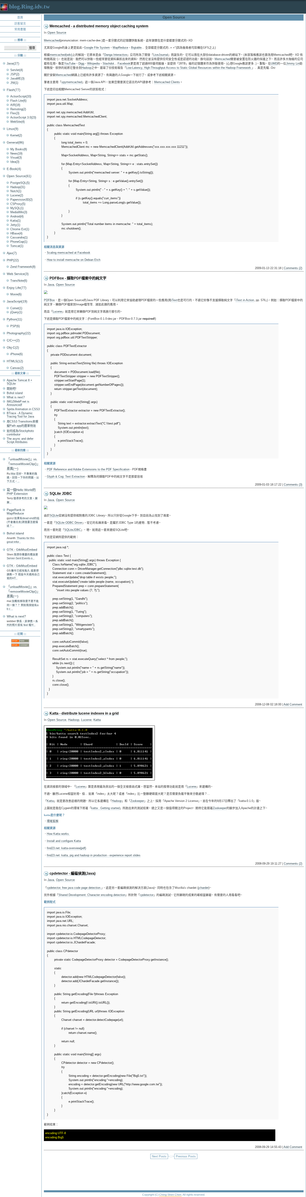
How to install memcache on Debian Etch (73, 259)
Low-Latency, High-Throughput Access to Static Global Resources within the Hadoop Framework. (189, 67)
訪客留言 (20, 23)
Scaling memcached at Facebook (68, 252)
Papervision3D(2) (21, 199)
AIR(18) (15, 105)
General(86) (15, 142)
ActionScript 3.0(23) (23, 117)
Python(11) (14, 319)
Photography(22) (19, 333)
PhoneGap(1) (18, 241)
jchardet (203, 887)
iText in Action (245, 300)
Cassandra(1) (19, 237)
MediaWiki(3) (18, 212)
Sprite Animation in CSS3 (23, 409)
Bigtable (136, 47)
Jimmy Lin (293, 63)
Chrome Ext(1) (19, 229)
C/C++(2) (13, 340)
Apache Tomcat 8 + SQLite (19, 382)
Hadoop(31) (17, 187)
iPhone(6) (16, 354)
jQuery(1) (16, 312)
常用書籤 (20, 29)
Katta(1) (15, 220)
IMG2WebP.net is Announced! (18, 403)
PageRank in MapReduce (16, 511)
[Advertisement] (173, 1173)
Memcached (52, 40)
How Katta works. (58, 833)
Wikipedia (93, 63)
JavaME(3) (17, 78)
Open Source (56, 32)
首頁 (20, 17)
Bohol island (15, 393)
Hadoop (86, 67)
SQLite (54, 515)
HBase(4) (16, 233)
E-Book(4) (14, 169)
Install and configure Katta (64, 841)
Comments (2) (293, 268)
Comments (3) (293, 484)
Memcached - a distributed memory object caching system (99, 26)
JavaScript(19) (17, 301)
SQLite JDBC (61, 493)
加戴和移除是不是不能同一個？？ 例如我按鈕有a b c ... (23, 605)
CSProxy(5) (17, 204)
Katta (97, 720)
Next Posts (159, 1156)
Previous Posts (186, 1156)
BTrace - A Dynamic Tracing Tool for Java (20, 414)
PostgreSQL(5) (20, 182)
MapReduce (120, 47)
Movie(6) (16, 294)
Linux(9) (12, 129)
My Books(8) (18, 149)
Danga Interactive (115, 54)
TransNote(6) (18, 280)
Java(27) (13, 63)
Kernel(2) (16, 135)
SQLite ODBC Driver (69, 522)
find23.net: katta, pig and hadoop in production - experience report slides (93, 855)
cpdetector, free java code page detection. (74, 887)
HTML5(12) (15, 361)
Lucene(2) (16, 195)
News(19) (16, 153)
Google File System (97, 47)
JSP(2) (14, 74)
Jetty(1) (15, 225)
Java (50, 284)
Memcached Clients (167, 82)
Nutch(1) (15, 191)
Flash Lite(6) (18, 100)
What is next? (16, 397)
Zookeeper (137, 801)
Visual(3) (16, 157)
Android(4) (17, 216)
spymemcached (71, 82)
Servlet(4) (16, 70)
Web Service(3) (18, 274)
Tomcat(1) (16, 246)
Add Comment (293, 704)
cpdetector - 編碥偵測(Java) (72, 873)
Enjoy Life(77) (16, 287)
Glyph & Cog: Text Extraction (66, 476)
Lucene (57, 311)
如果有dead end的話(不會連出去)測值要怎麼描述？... (23, 522)
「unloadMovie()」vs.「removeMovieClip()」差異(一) (23, 463)
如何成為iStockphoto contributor (20, 432)
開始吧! (11, 388)
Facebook (124, 63)
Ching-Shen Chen (170, 1194)
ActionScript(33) (20, 96)
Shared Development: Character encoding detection (91, 895)
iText (174, 300)
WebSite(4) (17, 121)
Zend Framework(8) (22, 266)
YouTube (69, 63)
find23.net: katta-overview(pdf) (66, 848)
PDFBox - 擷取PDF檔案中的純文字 (78, 278)
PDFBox (49, 300)
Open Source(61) (19, 176)
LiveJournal (160, 54)
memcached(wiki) (61, 54)
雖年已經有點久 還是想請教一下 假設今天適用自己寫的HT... (23, 574)
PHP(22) (13, 260)
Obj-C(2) (13, 347)
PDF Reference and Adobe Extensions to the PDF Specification (88, 469)
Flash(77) (13, 90)
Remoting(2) (18, 109)
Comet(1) (16, 308)
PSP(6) (15, 326)
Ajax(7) (12, 253)
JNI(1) (14, 82)
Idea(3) (14, 161)
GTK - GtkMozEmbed (22, 549)
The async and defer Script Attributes (20, 440)
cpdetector (146, 895)
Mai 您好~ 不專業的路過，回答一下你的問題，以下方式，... (23, 477)
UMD (274, 63)
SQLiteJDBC (72, 529)
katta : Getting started (105, 808)
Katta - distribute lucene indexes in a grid (84, 713)
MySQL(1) (17, 208)
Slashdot (108, 63)
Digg (81, 63)
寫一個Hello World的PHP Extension (21, 491)
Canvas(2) (17, 368)
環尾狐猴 (52, 821)
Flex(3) (14, 113)
